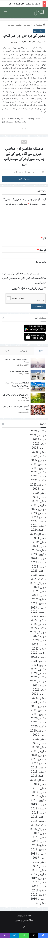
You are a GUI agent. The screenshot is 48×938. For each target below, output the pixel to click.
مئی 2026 (38, 444)
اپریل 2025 (38, 497)
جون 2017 (38, 858)
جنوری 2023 (37, 608)
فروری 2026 (37, 456)
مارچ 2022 (38, 649)
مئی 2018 (38, 837)
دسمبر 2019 (37, 759)
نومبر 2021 (38, 665)
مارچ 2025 (38, 501)
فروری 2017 (37, 874)
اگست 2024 (37, 530)
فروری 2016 (37, 895)
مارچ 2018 (38, 845)
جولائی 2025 (37, 485)
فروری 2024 (37, 554)
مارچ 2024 (38, 550)
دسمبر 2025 (37, 464)
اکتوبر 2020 (37, 718)
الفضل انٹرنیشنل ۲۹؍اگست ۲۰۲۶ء (25, 4)
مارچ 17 (39, 903)
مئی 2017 (38, 862)
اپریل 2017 (38, 866)
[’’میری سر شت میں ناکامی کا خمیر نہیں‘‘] (38, 363)
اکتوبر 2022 (37, 620)
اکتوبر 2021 (37, 669)
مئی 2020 (38, 739)
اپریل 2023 (38, 595)
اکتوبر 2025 (37, 472)
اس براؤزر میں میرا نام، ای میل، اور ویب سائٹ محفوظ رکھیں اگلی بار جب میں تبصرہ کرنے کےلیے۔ (24, 278)
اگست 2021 (37, 677)
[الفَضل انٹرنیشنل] (39, 13)
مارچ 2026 (38, 452)
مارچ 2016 (38, 890)
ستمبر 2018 (37, 821)
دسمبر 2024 (37, 513)
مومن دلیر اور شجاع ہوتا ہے (19, 371)
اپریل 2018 (38, 841)
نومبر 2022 (38, 616)
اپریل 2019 (38, 792)
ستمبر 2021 (37, 673)
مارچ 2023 (38, 599)
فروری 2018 (37, 849)
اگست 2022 (37, 628)
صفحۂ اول (37, 25)
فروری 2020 (37, 751)
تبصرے (7, 350)
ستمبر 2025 (37, 476)
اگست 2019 (37, 776)
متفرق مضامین (14, 25)
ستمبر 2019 (37, 772)
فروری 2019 (37, 800)
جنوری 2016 (37, 899)
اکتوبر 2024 (37, 521)
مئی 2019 (38, 788)
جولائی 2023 (37, 583)
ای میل (41, 250)
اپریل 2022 (38, 644)
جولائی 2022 (37, 632)
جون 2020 (38, 735)
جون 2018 (38, 833)
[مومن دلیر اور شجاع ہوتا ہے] (38, 375)
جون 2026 (38, 439)
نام (43, 238)
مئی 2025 (38, 493)
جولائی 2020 (37, 731)
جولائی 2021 (37, 681)
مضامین (26, 25)
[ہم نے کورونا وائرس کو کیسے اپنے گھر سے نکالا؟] (38, 398)
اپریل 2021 (38, 694)
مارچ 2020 (38, 747)
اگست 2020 (37, 726)
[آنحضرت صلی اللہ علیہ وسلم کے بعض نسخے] (38, 410)
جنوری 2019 (37, 804)
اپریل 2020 (38, 743)
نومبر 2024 (38, 517)
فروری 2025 (37, 505)
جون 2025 (38, 489)
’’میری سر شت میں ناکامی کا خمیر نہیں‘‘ (17, 361)
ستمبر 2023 (37, 575)
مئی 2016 (38, 882)
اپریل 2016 (38, 886)
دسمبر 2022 (37, 612)
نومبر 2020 (38, 714)
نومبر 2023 (38, 567)
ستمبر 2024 (37, 526)
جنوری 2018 (37, 854)
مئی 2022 (38, 640)
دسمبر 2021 (37, 661)
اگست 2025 (37, 480)
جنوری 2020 (37, 755)
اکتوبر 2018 (37, 817)
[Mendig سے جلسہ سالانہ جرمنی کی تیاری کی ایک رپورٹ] (38, 386)
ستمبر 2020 (37, 722)
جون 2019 (38, 784)
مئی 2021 (38, 690)
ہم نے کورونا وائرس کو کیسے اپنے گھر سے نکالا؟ (16, 396)
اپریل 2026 (38, 448)
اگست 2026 (37, 431)
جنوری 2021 (37, 706)
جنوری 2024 (37, 558)
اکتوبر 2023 (37, 571)
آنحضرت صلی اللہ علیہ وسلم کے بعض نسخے (16, 408)
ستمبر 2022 (37, 624)
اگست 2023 (37, 579)
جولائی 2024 (37, 534)
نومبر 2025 (38, 468)
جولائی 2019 (37, 780)
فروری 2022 (37, 653)
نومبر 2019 (38, 763)
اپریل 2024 (38, 546)
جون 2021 (38, 685)
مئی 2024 (38, 542)
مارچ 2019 (38, 796)
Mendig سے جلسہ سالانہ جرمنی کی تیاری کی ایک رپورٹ (17, 384)
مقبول (41, 350)
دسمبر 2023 (37, 562)
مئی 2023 (38, 591)
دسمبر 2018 (37, 808)
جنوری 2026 (37, 460)
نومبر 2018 (38, 813)
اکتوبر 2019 (37, 767)
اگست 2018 (37, 825)
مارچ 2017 (38, 870)
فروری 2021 (37, 702)
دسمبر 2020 (37, 710)
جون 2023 (38, 587)
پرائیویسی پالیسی (24, 920)
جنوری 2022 (37, 657)
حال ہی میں (24, 350)
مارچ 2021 (38, 698)
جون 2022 (38, 636)
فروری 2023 (37, 603)
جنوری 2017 (37, 878)
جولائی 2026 (37, 435)
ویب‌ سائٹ (41, 262)
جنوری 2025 (37, 509)
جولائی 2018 (37, 829)
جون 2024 (38, 538)
